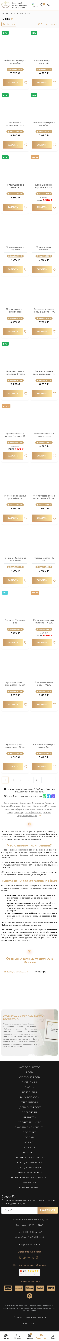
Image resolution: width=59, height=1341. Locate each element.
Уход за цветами (29, 1167)
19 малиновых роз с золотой (44, 61)
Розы (29, 1072)
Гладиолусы (39, 806)
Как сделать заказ (29, 1162)
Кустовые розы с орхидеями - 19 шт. (15, 683)
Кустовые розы (29, 1077)
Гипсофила (27, 806)
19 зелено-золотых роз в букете (44, 434)
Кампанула (30, 809)
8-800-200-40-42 (32, 1232)
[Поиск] (34, 4)
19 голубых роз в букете (15, 186)
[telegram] (33, 1258)
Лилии (10, 812)
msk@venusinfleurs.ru (30, 1244)
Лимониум (18, 812)
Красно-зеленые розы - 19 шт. (44, 683)
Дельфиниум (10, 809)
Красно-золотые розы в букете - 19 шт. (15, 434)
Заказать (13, 82)
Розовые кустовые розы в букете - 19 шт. (44, 310)
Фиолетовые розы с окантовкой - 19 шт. (44, 497)
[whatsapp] (20, 1258)
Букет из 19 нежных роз (15, 621)
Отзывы (29, 1147)
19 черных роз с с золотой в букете (15, 372)
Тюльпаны (29, 1082)
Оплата (29, 1137)
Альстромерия (11, 803)
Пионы (30, 1087)
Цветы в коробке (29, 1107)
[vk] (28, 1258)
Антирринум (38, 803)
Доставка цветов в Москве (12, 13)
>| (52, 780)
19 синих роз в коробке (43, 248)
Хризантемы (29, 1102)
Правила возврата (29, 1172)
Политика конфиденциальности (29, 1317)
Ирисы (21, 809)
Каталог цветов (29, 1067)
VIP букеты (30, 1117)
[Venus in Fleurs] (5, 7)
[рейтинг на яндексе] (29, 1275)
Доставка (29, 1132)
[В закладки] (25, 82)
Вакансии (29, 1182)
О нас (29, 1142)
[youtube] (24, 1258)
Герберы (5, 806)
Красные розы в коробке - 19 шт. (44, 186)
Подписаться (47, 1210)
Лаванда (49, 809)
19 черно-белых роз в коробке (15, 559)
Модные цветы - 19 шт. (44, 559)
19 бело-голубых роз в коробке (15, 61)
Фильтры (11, 24)
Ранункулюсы (30, 1097)
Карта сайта (29, 1323)
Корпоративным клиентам (29, 1177)
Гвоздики (49, 803)
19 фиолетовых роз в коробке (44, 124)
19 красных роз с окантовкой (15, 310)
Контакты (29, 1152)
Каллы (40, 809)
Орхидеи (32, 816)
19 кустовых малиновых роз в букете (15, 124)
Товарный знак (29, 1187)
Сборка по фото (29, 1122)
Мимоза (47, 812)
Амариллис (25, 803)
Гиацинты (15, 806)
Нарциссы (22, 816)
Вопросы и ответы (29, 1157)
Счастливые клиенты (29, 1127)
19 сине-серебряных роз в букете (15, 497)
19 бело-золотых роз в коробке (44, 745)
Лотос (28, 812)
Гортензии (51, 806)
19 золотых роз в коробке (15, 248)
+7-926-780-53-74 (35, 1237)
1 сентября (29, 1112)
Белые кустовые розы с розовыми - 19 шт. (44, 372)
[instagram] (37, 1258)
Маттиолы (37, 812)
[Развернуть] (40, 815)
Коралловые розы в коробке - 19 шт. (43, 621)
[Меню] (55, 5)
